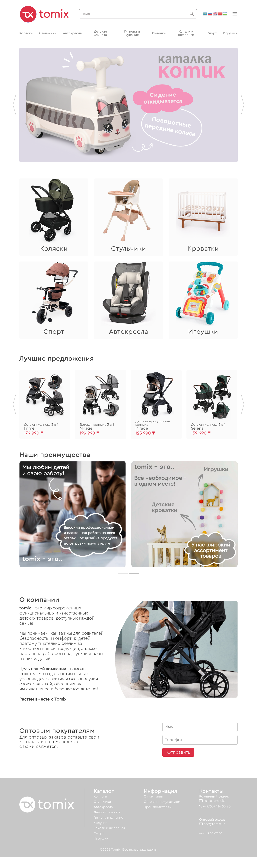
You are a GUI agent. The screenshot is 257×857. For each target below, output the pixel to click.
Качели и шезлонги (186, 33)
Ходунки (159, 33)
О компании (153, 796)
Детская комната (100, 33)
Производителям (158, 807)
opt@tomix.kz (214, 824)
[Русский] (210, 13)
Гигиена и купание (132, 33)
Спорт (212, 33)
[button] (234, 14)
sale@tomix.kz (214, 800)
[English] (215, 13)
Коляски (26, 33)
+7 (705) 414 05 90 (216, 806)
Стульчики (47, 33)
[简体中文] (219, 13)
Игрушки (230, 33)
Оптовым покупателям (162, 801)
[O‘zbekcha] (224, 13)
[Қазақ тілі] (205, 13)
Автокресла (72, 33)
